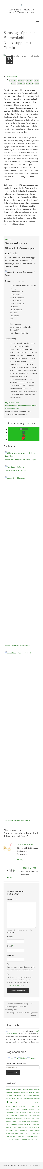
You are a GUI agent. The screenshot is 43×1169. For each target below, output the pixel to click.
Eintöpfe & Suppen (11, 76)
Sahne (19, 1127)
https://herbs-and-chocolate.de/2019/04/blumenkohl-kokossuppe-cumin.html (21, 405)
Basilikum (36, 1089)
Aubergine (19, 1089)
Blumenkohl (13, 80)
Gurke (28, 1103)
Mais (38, 1115)
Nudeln (28, 1118)
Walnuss (21, 1136)
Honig (28, 1106)
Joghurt (36, 80)
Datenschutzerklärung (14, 985)
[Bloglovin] (22, 1058)
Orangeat (8, 1121)
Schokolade (9, 1130)
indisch (32, 1106)
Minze (13, 1118)
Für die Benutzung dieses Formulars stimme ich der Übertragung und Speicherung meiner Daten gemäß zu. (19, 981)
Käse (38, 1109)
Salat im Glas (29, 1127)
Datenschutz (36, 1165)
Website (10, 955)
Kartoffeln (32, 1109)
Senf (27, 1130)
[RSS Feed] (16, 1058)
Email (10, 946)
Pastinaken (29, 83)
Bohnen (31, 1092)
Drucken (8, 239)
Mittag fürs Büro (20, 1118)
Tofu (38, 1133)
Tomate (9, 1136)
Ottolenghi (14, 1121)
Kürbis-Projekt (13, 1115)
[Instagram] (32, 1058)
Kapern (18, 1109)
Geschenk (36, 1098)
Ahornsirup (8, 1089)
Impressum (27, 1165)
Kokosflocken (24, 1112)
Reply (21, 860)
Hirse (24, 1106)
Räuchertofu (16, 1124)
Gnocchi (22, 1103)
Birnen (20, 1092)
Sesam (31, 1130)
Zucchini (29, 1140)
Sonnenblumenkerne (12, 1133)
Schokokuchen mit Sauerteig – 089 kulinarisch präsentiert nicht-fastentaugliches (19, 1006)
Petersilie (36, 1121)
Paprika (21, 1121)
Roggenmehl (27, 1124)
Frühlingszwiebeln (28, 1098)
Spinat (27, 1133)
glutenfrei (21, 80)
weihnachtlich (29, 1136)
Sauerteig (36, 1127)
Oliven (33, 1118)
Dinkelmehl (29, 1095)
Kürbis (7, 1115)
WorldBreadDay (10, 1140)
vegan (37, 83)
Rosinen (34, 1124)
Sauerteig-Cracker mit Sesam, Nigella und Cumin (22, 1014)
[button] (24, 429)
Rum (15, 1127)
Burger (10, 1095)
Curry (23, 1095)
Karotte (13, 83)
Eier (34, 1095)
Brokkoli (37, 1092)
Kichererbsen (9, 1112)
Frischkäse (19, 1098)
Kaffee (7, 1109)
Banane (25, 1089)
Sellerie (17, 1130)
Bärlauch (31, 1089)
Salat (23, 1127)
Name (10, 937)
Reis (21, 1124)
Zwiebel (34, 1140)
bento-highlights (13, 1092)
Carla (10, 877)
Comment (12, 900)
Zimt (15, 1140)
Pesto (32, 1121)
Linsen (34, 1115)
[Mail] (10, 1058)
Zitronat (19, 1140)
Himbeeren (19, 1106)
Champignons (17, 1095)
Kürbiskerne (21, 1115)
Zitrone (24, 1140)
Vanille (15, 1136)
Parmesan (27, 1121)
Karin (5, 854)
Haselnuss (29, 80)
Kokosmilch (21, 83)
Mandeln (9, 1118)
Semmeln (22, 1130)
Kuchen (37, 1112)
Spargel (21, 1133)
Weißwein (36, 1136)
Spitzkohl (33, 1133)
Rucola (11, 1127)
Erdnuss (37, 1095)
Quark (11, 1124)
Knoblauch (17, 1112)
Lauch (26, 1115)
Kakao (13, 1109)
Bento (7, 1092)
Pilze (7, 1124)
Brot (7, 1095)
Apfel (13, 1089)
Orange (37, 1118)
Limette (30, 1115)
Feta (13, 1098)
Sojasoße (36, 1130)
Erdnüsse (8, 1098)
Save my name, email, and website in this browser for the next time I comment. (21, 968)
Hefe (14, 1106)
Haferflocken (35, 1103)
